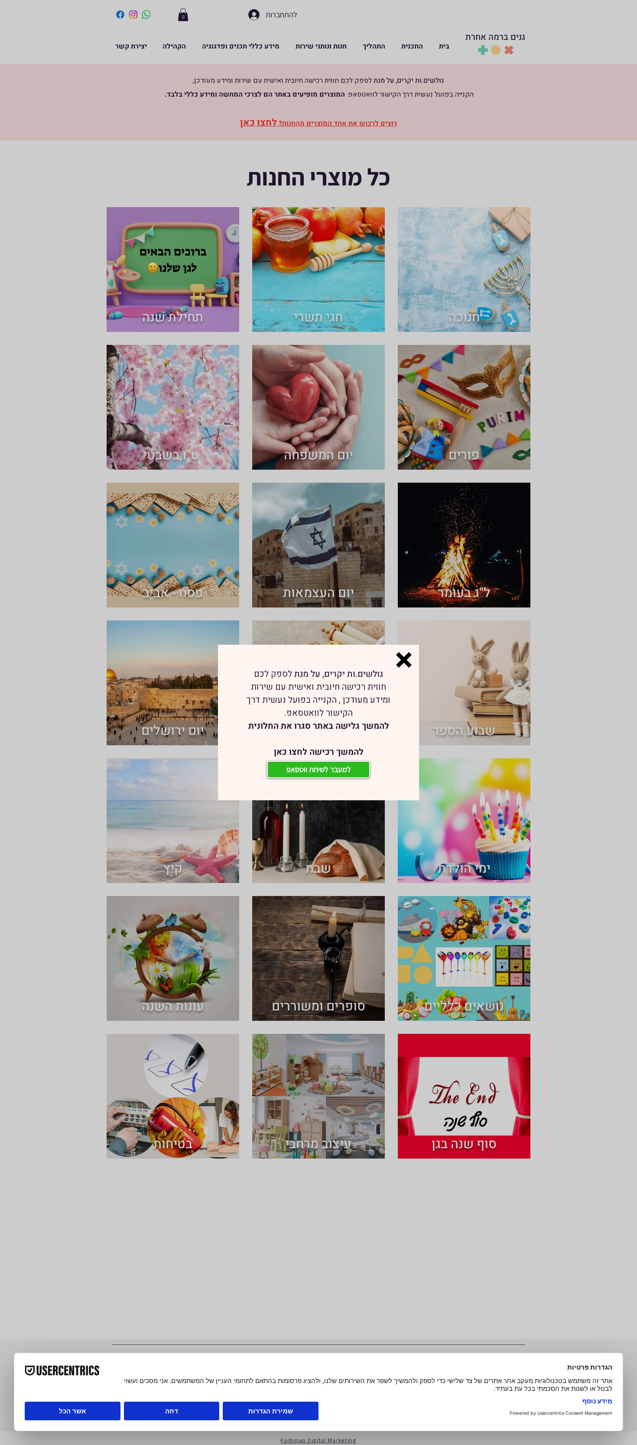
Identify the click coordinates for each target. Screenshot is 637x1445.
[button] (404, 660)
